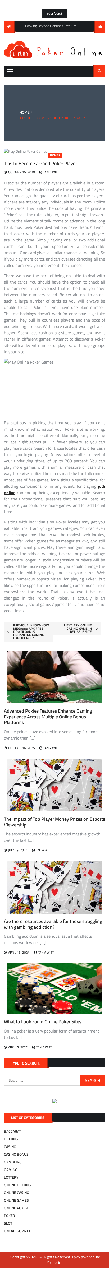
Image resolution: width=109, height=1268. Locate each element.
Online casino (16, 1193)
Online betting (17, 1185)
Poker (55, 155)
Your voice (54, 13)
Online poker (16, 1208)
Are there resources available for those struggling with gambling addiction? (53, 924)
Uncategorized (17, 1231)
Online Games (16, 1200)
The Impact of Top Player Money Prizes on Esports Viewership (54, 822)
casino (10, 1147)
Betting (11, 1139)
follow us (99, 27)
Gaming (10, 1170)
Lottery (11, 1177)
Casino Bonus (16, 1154)
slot (8, 1223)
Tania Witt (51, 172)
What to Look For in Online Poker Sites (42, 1021)
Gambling (13, 1162)
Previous (80, 26)
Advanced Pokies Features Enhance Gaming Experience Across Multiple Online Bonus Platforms (48, 717)
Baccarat (12, 1131)
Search (99, 71)
